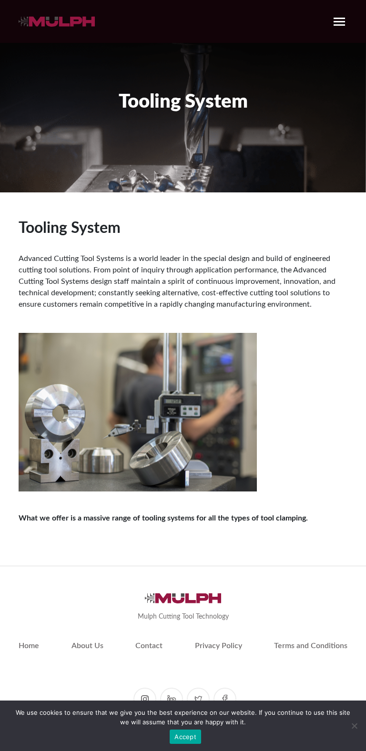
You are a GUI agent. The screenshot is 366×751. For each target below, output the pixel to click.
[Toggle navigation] (339, 21)
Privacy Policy (218, 646)
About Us (87, 646)
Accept (185, 737)
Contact (149, 646)
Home (29, 646)
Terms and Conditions (310, 646)
